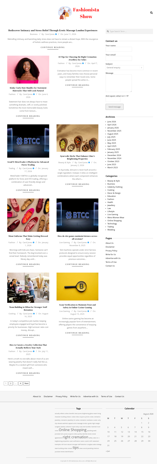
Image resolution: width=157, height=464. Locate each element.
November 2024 (114, 158)
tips (76, 447)
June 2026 (111, 121)
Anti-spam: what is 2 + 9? (117, 96)
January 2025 (113, 152)
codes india (75, 417)
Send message (115, 107)
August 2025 (112, 134)
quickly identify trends (84, 434)
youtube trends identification (64, 452)
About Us (109, 243)
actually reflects (60, 413)
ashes (67, 413)
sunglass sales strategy (94, 444)
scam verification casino (77, 441)
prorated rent (59, 434)
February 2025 (113, 149)
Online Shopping (114, 220)
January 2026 (113, 127)
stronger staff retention (79, 444)
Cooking (12, 313)
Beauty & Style (64, 162)
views (81, 448)
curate (95, 420)
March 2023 (112, 167)
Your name (111, 45)
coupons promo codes (86, 417)
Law (109, 208)
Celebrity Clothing (114, 187)
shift (90, 441)
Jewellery (111, 205)
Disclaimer (110, 247)
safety (91, 438)
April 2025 (111, 146)
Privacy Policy (111, 250)
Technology (112, 223)
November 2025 (114, 131)
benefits (71, 413)
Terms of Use (111, 262)
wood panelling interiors (91, 448)
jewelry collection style (68, 427)
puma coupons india (70, 434)
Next (26, 383)
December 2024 (114, 155)
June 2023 (111, 164)
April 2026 (111, 124)
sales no (95, 438)
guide (90, 423)
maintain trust (95, 427)
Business (34, 34)
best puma (78, 413)
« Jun (108, 451)
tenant (70, 448)
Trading (12, 168)
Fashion (12, 94)
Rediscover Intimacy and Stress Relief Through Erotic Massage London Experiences (52, 30)
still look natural (66, 444)
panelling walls (91, 430)
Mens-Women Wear (115, 217)
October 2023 (113, 161)
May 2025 (111, 143)
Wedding (111, 229)
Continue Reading (53, 47)
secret (87, 441)
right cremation (75, 437)
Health (110, 202)
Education (111, 196)
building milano (66, 417)
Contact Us (110, 266)
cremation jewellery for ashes (70, 420)
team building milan (61, 448)
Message (109, 73)
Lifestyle (110, 211)
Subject (109, 64)
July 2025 (111, 137)
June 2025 (111, 140)
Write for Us (111, 254)
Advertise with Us (113, 258)
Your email (111, 54)
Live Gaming (64, 242)
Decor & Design (114, 193)
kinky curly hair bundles (83, 427)
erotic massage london (80, 423)
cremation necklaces (86, 420)
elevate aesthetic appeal (65, 423)
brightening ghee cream (89, 413)
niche (56, 430)
